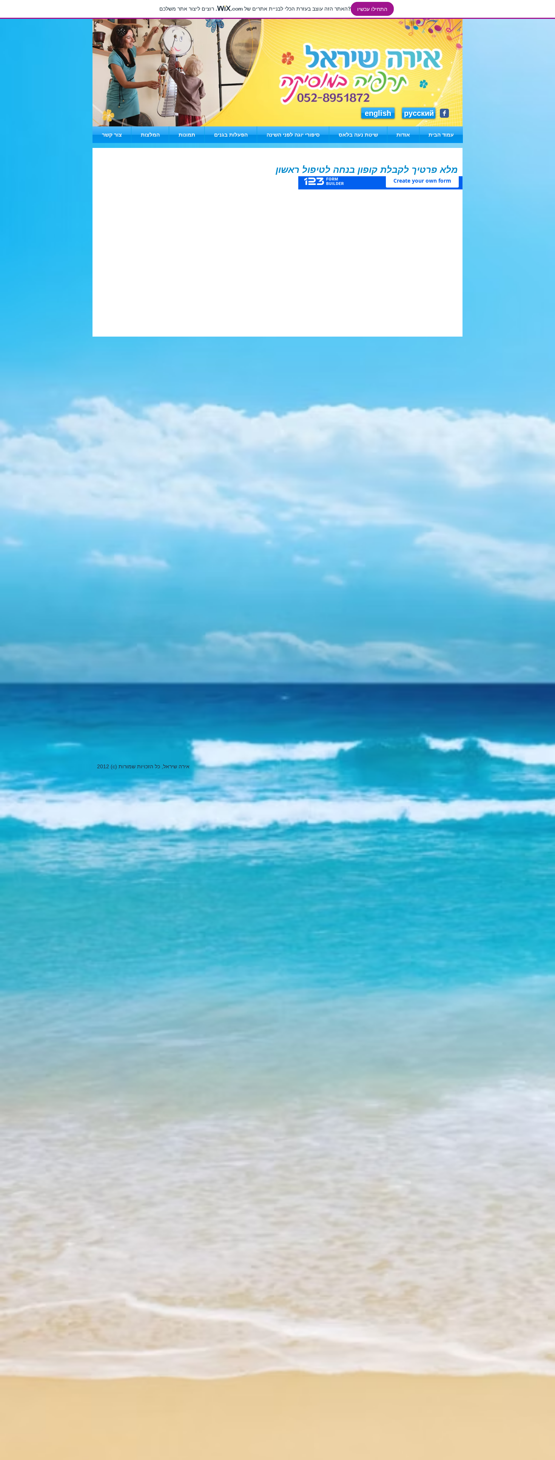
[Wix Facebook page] (444, 113)
